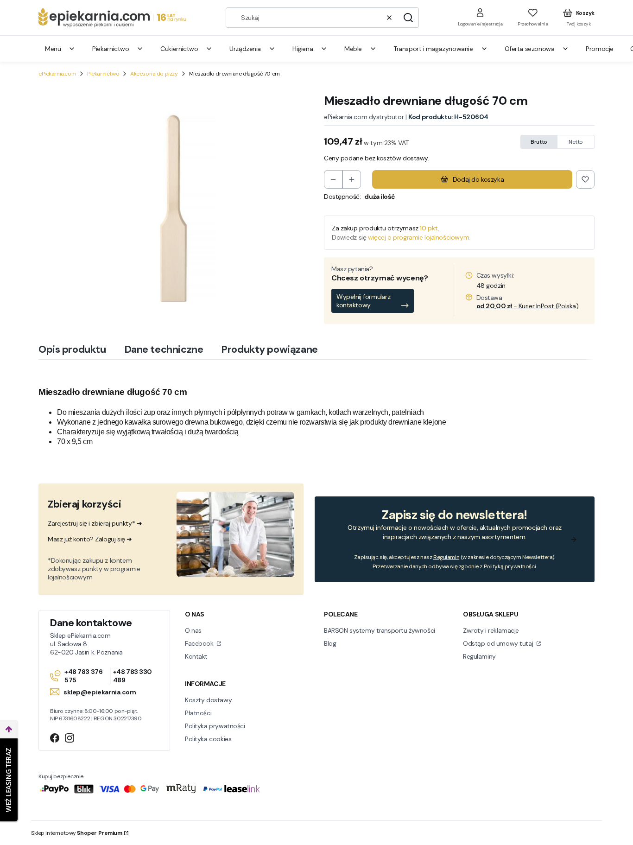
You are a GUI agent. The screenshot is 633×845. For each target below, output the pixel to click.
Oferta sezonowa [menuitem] (530, 48)
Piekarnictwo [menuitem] (110, 48)
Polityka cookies (208, 739)
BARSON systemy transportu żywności (379, 630)
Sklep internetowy (76, 833)
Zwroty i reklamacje (491, 630)
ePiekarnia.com (57, 73)
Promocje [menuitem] (600, 48)
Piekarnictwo (103, 73)
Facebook (200, 643)
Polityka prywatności (215, 726)
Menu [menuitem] (53, 48)
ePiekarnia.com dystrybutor (364, 117)
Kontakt (196, 656)
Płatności (198, 713)
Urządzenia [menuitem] (245, 48)
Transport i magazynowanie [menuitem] (433, 48)
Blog (330, 643)
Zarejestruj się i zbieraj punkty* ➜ (95, 523)
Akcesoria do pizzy (153, 73)
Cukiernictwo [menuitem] (179, 48)
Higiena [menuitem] (302, 48)
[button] (408, 17)
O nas (193, 630)
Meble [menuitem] (353, 48)
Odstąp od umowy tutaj (499, 643)
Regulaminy (479, 656)
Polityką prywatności (510, 566)
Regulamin (446, 557)
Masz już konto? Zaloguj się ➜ (90, 539)
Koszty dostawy (208, 700)
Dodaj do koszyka (478, 179)
